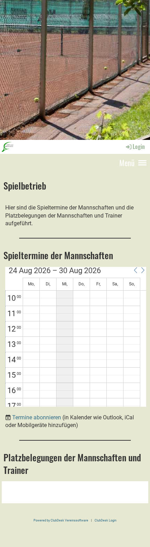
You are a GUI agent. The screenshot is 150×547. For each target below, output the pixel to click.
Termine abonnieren (36, 417)
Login (139, 146)
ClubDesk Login (106, 520)
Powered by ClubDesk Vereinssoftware (60, 520)
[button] (135, 270)
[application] (75, 337)
